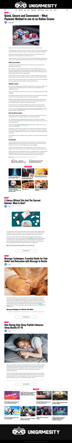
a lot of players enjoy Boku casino (21, 124)
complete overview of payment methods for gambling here (30, 108)
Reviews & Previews (41, 10)
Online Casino (17, 157)
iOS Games (46, 10)
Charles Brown (11, 22)
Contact (55, 10)
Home (16, 10)
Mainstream (21, 10)
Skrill (11, 93)
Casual (51, 10)
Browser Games (33, 10)
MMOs (25, 10)
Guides (28, 10)
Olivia (10, 206)
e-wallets (35, 145)
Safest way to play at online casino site (28, 157)
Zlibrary (31, 238)
